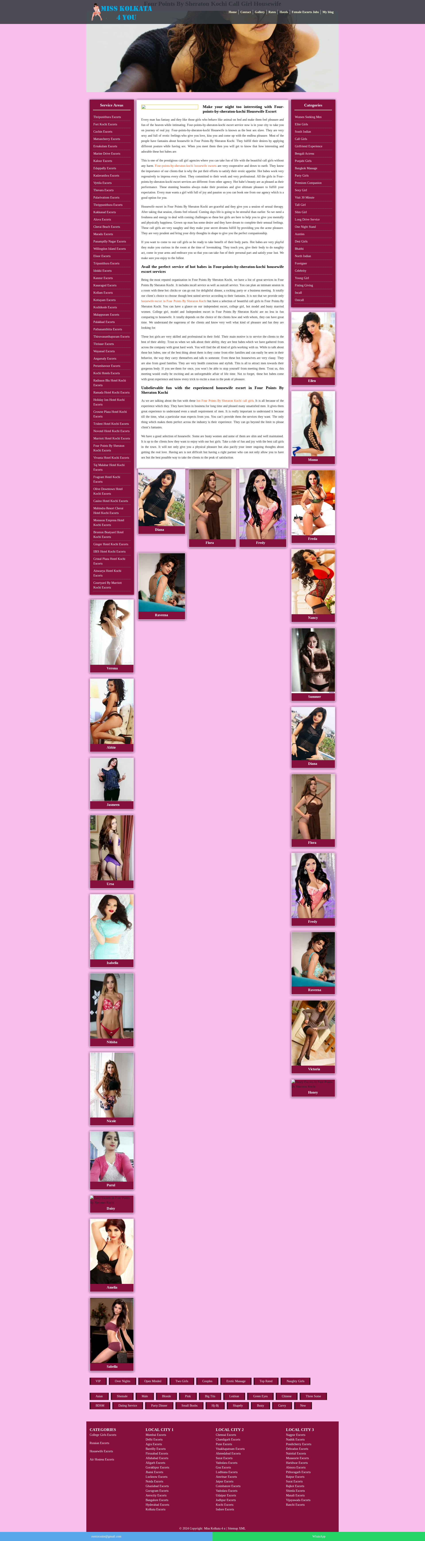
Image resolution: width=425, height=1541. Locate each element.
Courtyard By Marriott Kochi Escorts (107, 585)
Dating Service (127, 1405)
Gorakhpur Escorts (157, 1467)
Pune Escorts (224, 1444)
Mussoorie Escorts (297, 1458)
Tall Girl (300, 205)
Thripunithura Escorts (107, 117)
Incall (298, 292)
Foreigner (301, 263)
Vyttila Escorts (102, 183)
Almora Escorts (295, 1467)
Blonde (166, 1396)
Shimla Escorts (295, 1490)
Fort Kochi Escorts (105, 124)
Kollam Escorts (103, 292)
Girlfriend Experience (308, 146)
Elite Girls (301, 124)
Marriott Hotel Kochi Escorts (111, 438)
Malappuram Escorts (106, 314)
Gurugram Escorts (157, 1490)
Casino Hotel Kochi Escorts (110, 501)
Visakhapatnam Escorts (230, 1448)
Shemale (122, 1396)
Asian (99, 1396)
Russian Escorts (99, 1443)
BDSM (100, 1405)
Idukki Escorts (102, 270)
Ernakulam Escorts (105, 146)
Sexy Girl (301, 190)
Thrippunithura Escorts (107, 205)
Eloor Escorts (101, 256)
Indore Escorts (225, 1509)
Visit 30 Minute (304, 197)
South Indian (303, 131)
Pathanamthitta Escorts (107, 329)
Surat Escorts (224, 1458)
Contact (245, 12)
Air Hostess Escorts (102, 1459)
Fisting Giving (304, 285)
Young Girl (302, 278)
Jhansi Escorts (154, 1472)
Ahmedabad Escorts (228, 1453)
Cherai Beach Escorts (106, 226)
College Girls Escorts (103, 1435)
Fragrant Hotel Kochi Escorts (106, 479)
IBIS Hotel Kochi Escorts (109, 551)
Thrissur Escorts (103, 344)
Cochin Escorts (102, 131)
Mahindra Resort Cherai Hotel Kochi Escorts (108, 511)
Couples (207, 1381)
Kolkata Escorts (155, 1509)
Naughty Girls (295, 1381)
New (303, 1405)
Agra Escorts (154, 1444)
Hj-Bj (215, 1405)
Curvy (282, 1405)
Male (145, 1396)
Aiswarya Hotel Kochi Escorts (107, 573)
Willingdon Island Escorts (109, 248)
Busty (260, 1405)
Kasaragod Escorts (104, 285)
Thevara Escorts (103, 190)
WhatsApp (318, 1536)
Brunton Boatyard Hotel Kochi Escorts (108, 535)
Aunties (299, 234)
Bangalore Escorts (157, 1500)
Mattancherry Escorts (106, 139)
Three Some (313, 1396)
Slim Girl (301, 212)
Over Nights (122, 1381)
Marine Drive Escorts (106, 153)
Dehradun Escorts (297, 1448)
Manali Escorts (295, 1495)
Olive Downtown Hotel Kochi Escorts (108, 491)
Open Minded (152, 1381)
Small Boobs (189, 1405)
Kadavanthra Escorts (106, 175)
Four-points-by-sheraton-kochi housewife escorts (185, 165)
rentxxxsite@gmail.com (106, 1536)
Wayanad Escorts (104, 351)
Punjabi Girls (303, 161)
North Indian (303, 256)
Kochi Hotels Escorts (106, 373)
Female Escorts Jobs (305, 12)
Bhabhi (299, 248)
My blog (328, 12)
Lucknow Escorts (156, 1476)
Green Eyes (260, 1396)
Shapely (238, 1405)
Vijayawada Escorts (298, 1500)
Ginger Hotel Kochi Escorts (110, 544)
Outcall (299, 300)
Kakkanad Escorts (104, 212)
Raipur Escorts (295, 1476)
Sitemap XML (237, 1528)
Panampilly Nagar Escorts (109, 241)
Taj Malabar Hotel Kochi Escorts (109, 467)
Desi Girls (301, 241)
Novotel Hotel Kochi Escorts (111, 431)
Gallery (260, 12)
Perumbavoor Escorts (106, 366)
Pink (188, 1396)
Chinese (287, 1396)
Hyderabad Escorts (157, 1504)
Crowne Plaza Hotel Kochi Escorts (110, 414)
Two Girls (182, 1381)
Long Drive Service (307, 219)
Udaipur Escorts (226, 1495)
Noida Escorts (154, 1481)
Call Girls (301, 139)
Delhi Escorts (154, 1439)
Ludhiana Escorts (227, 1472)
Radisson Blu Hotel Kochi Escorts (109, 383)
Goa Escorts (223, 1467)
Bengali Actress (304, 153)
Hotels (284, 12)
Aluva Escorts (102, 219)
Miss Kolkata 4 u (214, 1528)
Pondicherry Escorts (298, 1444)
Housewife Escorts (101, 1451)
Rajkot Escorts (295, 1486)
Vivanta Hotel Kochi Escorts (111, 457)
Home (233, 12)
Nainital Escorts (296, 1453)
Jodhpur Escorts (226, 1500)
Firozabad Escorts (157, 1453)
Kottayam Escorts (104, 300)
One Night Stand (305, 226)
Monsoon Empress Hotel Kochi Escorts (108, 523)
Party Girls (302, 175)
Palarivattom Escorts (106, 197)
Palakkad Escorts (104, 322)
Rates (272, 12)
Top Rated (266, 1381)
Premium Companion (308, 183)
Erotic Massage (235, 1381)
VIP (98, 1381)
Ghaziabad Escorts (157, 1486)
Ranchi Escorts (295, 1504)
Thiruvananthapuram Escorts (111, 336)
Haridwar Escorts (297, 1462)
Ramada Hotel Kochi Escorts (111, 392)
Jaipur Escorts (224, 1481)
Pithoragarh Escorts (298, 1472)
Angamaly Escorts (104, 358)
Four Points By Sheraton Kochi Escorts (108, 448)
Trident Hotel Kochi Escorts (111, 423)
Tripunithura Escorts (106, 263)
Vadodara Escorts (226, 1462)
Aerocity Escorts (156, 1495)
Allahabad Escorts (157, 1458)
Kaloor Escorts (102, 161)
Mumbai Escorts (156, 1435)
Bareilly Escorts (156, 1448)
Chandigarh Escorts (228, 1439)
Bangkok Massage (306, 168)
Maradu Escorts (103, 234)
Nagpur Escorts (295, 1435)
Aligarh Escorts (155, 1462)
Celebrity (300, 270)
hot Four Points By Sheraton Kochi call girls (225, 400)
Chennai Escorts (226, 1435)
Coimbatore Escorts (228, 1486)
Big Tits (210, 1396)
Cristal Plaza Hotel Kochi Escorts (109, 561)
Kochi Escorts (224, 1504)
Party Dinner (159, 1405)
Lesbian (234, 1396)
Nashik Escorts (295, 1439)
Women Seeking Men (308, 117)
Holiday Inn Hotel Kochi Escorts (109, 402)
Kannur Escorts (103, 278)
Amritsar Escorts (226, 1476)
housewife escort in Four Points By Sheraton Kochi (174, 301)
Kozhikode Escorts (105, 307)
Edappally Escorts (104, 168)
